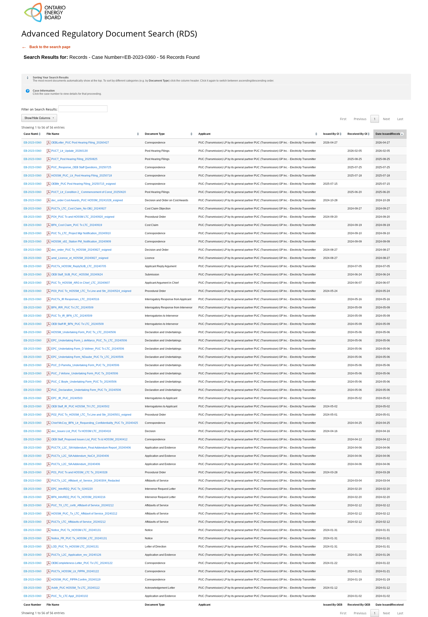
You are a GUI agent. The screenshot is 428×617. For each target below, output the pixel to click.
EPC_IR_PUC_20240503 (66, 398)
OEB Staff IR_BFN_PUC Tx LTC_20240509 (77, 324)
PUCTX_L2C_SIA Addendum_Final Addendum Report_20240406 (91, 447)
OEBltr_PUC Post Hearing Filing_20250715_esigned (83, 183)
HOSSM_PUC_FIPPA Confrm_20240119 (76, 579)
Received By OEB (359, 133)
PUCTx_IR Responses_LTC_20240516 (75, 299)
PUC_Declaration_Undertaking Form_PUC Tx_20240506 (86, 390)
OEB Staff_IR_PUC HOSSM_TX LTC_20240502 (80, 406)
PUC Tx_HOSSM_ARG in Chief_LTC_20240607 (80, 282)
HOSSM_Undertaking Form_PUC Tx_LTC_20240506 (83, 332)
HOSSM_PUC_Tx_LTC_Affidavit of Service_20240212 (84, 513)
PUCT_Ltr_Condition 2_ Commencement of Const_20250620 (88, 192)
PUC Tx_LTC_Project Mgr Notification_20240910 (81, 233)
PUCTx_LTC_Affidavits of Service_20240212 (78, 521)
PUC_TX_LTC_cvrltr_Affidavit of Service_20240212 (82, 505)
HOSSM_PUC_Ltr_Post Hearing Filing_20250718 (81, 175)
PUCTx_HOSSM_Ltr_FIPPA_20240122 (75, 571)
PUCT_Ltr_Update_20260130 (69, 150)
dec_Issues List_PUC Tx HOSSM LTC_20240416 (81, 431)
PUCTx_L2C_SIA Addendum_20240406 (75, 464)
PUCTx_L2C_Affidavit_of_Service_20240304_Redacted (85, 480)
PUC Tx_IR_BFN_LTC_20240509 (71, 315)
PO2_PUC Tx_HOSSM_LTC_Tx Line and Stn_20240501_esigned (91, 414)
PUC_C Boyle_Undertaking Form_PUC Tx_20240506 (84, 381)
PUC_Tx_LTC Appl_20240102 (69, 596)
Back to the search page (49, 47)
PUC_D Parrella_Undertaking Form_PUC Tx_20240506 (85, 365)
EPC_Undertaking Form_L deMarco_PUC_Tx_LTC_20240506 (89, 340)
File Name (53, 133)
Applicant (204, 133)
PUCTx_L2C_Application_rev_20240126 (76, 554)
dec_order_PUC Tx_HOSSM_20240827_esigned (81, 249)
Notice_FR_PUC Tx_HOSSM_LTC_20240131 (79, 538)
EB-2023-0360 (32, 142)
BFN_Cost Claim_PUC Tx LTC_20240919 (76, 225)
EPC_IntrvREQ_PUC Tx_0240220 (72, 488)
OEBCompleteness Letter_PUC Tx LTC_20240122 (82, 563)
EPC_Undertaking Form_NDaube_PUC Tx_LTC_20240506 (87, 357)
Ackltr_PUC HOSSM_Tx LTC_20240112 (75, 587)
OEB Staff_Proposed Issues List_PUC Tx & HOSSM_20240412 (89, 439)
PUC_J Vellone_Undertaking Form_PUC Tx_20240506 (84, 373)
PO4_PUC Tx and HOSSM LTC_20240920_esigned (82, 216)
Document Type (155, 133)
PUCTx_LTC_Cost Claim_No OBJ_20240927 (78, 208)
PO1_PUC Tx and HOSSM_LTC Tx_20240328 (79, 472)
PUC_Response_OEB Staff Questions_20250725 (81, 167)
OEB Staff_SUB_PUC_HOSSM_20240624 (77, 274)
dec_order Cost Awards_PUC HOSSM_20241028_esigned (87, 200)
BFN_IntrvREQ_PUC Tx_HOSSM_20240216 (78, 497)
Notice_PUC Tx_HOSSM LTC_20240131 (76, 530)
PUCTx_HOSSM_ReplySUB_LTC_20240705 (78, 266)
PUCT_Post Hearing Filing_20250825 (74, 159)
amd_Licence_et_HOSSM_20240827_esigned (79, 258)
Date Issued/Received (389, 133)
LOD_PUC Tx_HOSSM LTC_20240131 (75, 546)
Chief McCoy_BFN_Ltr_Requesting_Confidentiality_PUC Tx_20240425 (94, 422)
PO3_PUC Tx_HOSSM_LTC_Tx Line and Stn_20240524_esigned (91, 291)
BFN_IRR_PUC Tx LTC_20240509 (72, 307)
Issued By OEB (332, 133)
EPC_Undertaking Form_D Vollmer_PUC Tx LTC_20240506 (87, 348)
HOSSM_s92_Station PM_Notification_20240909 (81, 241)
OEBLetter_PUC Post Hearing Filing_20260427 (80, 142)
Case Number (32, 133)
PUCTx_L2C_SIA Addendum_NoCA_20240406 (80, 455)
